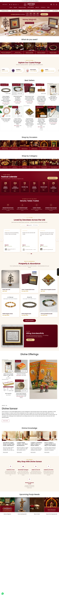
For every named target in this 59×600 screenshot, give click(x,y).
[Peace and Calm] (29, 48)
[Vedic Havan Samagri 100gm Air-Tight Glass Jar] (53, 89)
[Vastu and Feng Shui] (54, 164)
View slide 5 (30, 34)
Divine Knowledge (29, 428)
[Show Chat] (2, 593)
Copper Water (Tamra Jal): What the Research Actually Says (22, 444)
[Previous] (2, 1)
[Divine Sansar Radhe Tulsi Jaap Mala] (6, 112)
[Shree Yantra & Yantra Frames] (34, 164)
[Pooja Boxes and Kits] (5, 164)
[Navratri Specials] (15, 145)
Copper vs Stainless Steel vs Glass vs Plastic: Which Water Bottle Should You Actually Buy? (36, 444)
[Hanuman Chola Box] (21, 366)
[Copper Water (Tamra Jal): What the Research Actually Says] (23, 436)
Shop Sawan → (44, 14)
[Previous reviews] (1, 240)
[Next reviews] (57, 240)
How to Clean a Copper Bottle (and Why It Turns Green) (50, 444)
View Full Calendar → (53, 178)
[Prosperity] (6, 48)
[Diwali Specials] (25, 145)
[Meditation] (41, 48)
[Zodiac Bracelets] (53, 48)
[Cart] (56, 4)
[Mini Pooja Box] (8, 385)
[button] (15, 7)
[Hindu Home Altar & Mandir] (25, 164)
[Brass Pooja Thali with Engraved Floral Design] (21, 385)
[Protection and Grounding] (18, 48)
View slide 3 (28, 34)
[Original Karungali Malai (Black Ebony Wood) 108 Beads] (53, 112)
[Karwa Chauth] (34, 145)
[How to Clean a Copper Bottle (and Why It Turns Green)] (50, 436)
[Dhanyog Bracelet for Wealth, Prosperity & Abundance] (18, 89)
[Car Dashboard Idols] (44, 164)
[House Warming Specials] (44, 145)
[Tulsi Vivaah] (54, 145)
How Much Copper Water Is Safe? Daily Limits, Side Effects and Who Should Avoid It (8, 444)
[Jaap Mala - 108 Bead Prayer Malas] (15, 164)
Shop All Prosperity (29, 320)
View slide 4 (29, 34)
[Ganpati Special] (5, 145)
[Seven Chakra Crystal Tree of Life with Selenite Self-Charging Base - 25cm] (18, 112)
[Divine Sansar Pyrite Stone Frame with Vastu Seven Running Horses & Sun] (29, 89)
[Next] (56, 1)
